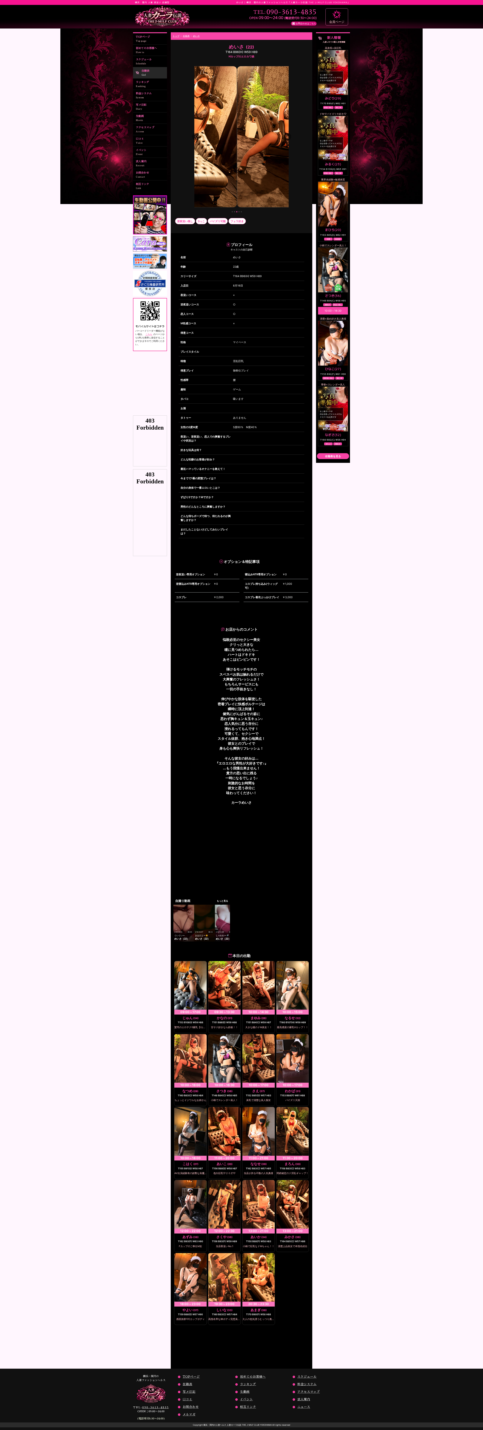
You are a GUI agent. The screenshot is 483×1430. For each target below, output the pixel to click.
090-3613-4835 (151, 1407)
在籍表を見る (333, 456)
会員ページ (336, 22)
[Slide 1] (232, 211)
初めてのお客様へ (146, 50)
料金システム (144, 95)
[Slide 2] (234, 211)
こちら (148, 334)
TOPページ (143, 38)
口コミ (140, 140)
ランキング (142, 84)
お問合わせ (142, 174)
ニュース (303, 1406)
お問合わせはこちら (306, 23)
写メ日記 (141, 106)
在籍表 (145, 72)
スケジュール (144, 61)
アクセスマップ (145, 129)
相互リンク (142, 186)
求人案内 (141, 163)
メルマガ (189, 1414)
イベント (141, 152)
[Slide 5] (241, 211)
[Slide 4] (239, 211)
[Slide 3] (236, 211)
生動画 (140, 118)
